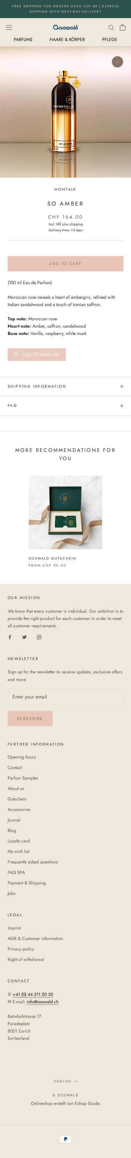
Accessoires (19, 809)
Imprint (14, 928)
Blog (12, 830)
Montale (65, 189)
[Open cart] (122, 27)
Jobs (12, 893)
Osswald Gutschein (53, 558)
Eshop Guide (87, 1103)
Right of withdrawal (26, 959)
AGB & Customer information (35, 938)
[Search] (111, 27)
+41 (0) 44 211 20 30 (33, 994)
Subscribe (30, 718)
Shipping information (37, 386)
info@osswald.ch (43, 1001)
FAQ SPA (16, 872)
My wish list (18, 851)
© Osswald (65, 1095)
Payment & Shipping (27, 883)
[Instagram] (39, 637)
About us (16, 788)
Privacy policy (21, 949)
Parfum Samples (23, 778)
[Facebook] (10, 637)
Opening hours (22, 757)
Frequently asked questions (33, 862)
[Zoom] (117, 61)
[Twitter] (24, 637)
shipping (76, 224)
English (63, 1081)
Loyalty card (19, 841)
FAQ (12, 405)
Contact (15, 767)
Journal (14, 820)
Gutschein (17, 799)
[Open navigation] (9, 27)
